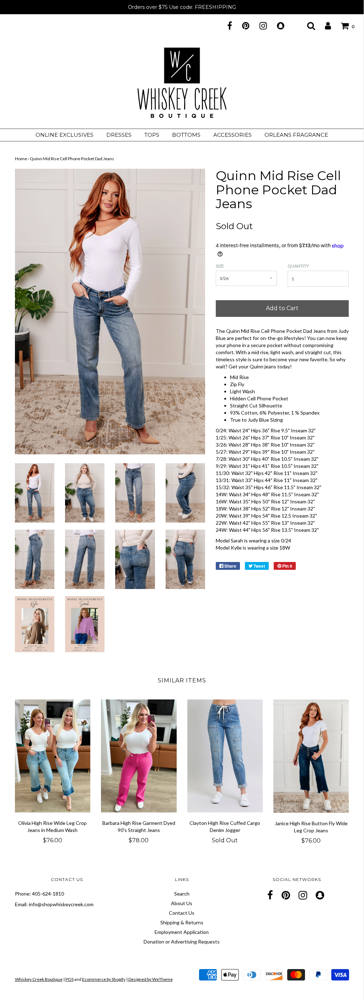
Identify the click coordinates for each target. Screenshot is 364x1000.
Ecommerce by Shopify (103, 979)
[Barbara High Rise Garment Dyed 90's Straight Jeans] (139, 756)
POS (69, 979)
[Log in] (323, 25)
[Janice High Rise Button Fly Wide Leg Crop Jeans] (311, 756)
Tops (151, 134)
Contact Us (181, 913)
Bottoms (186, 134)
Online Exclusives (64, 134)
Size (220, 266)
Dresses (119, 134)
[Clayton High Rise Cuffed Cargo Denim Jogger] (225, 756)
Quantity (298, 266)
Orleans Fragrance (296, 134)
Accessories (232, 134)
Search (181, 894)
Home (21, 158)
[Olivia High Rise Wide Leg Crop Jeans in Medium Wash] (53, 756)
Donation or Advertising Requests (182, 942)
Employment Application (182, 932)
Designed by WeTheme (150, 979)
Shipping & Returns (181, 922)
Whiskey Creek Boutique (39, 979)
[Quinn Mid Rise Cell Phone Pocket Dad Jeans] (34, 492)
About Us (181, 903)
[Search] (306, 25)
